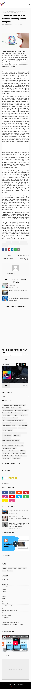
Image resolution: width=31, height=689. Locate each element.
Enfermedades (15, 242)
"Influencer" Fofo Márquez (7, 422)
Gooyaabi (25, 686)
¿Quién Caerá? (15, 603)
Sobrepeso (24, 243)
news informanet (6, 24)
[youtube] (12, 496)
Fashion (10, 568)
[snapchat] (5, 500)
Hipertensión (23, 242)
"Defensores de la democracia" (21, 410)
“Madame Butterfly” (6, 458)
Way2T (14, 686)
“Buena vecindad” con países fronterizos (10, 440)
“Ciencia (4, 445)
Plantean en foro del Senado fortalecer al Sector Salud (19, 291)
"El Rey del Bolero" (23, 415)
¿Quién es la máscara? (15, 605)
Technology (9, 570)
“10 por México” (16, 435)
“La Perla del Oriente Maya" (7, 455)
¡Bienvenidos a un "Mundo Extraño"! (15, 593)
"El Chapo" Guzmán (6, 415)
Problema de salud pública (14, 243)
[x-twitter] (12, 492)
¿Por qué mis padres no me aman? (15, 600)
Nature (19, 568)
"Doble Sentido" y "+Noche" (16, 412)
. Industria (10, 430)
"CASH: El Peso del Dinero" (19, 405)
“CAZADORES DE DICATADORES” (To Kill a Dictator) (12, 443)
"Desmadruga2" (5, 412)
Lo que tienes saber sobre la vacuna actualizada (17, 284)
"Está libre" (4, 417)
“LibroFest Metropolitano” (20, 455)
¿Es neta (15, 598)
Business (4, 568)
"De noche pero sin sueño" (7, 410)
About (15, 684)
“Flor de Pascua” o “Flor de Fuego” (19, 453)
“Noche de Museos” (17, 458)
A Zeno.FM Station (6, 388)
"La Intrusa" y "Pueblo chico (20, 422)
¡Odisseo (15, 596)
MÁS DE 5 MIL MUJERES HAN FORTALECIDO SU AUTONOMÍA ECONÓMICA (19, 517)
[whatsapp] (26, 496)
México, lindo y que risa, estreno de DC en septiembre (18, 510)
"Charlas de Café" (5, 407)
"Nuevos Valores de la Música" (8, 425)
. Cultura (4, 430)
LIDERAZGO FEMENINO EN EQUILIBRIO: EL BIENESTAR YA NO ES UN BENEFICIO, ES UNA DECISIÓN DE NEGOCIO (19, 524)
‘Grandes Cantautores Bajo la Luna (9, 433)
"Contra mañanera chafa (16, 407)
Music (15, 568)
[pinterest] (26, 492)
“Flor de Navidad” (6, 453)
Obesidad (5, 243)
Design (15, 396)
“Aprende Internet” (6, 438)
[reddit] (19, 492)
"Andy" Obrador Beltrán (7, 405)
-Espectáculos (22, 427)
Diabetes (8, 242)
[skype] (19, 496)
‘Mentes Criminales (23, 433)
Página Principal (5, 11)
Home (10, 684)
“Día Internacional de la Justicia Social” (10, 450)
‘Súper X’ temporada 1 (6, 435)
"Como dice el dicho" (15, 582)
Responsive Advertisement (15, 669)
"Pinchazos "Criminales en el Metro (9, 427)
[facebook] (5, 492)
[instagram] (5, 496)
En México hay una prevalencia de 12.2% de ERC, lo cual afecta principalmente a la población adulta (19, 298)
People (24, 568)
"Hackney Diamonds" (13, 417)
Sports (3, 570)
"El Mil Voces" (15, 415)
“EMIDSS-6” (23, 450)
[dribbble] (12, 500)
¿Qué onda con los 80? (15, 608)
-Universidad (15, 586)
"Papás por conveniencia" (22, 425)
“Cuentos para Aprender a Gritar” (9, 448)
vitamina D (11, 11)
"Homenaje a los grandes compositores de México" (13, 420)
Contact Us (20, 684)
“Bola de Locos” (15, 619)
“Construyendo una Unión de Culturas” (15, 445)
